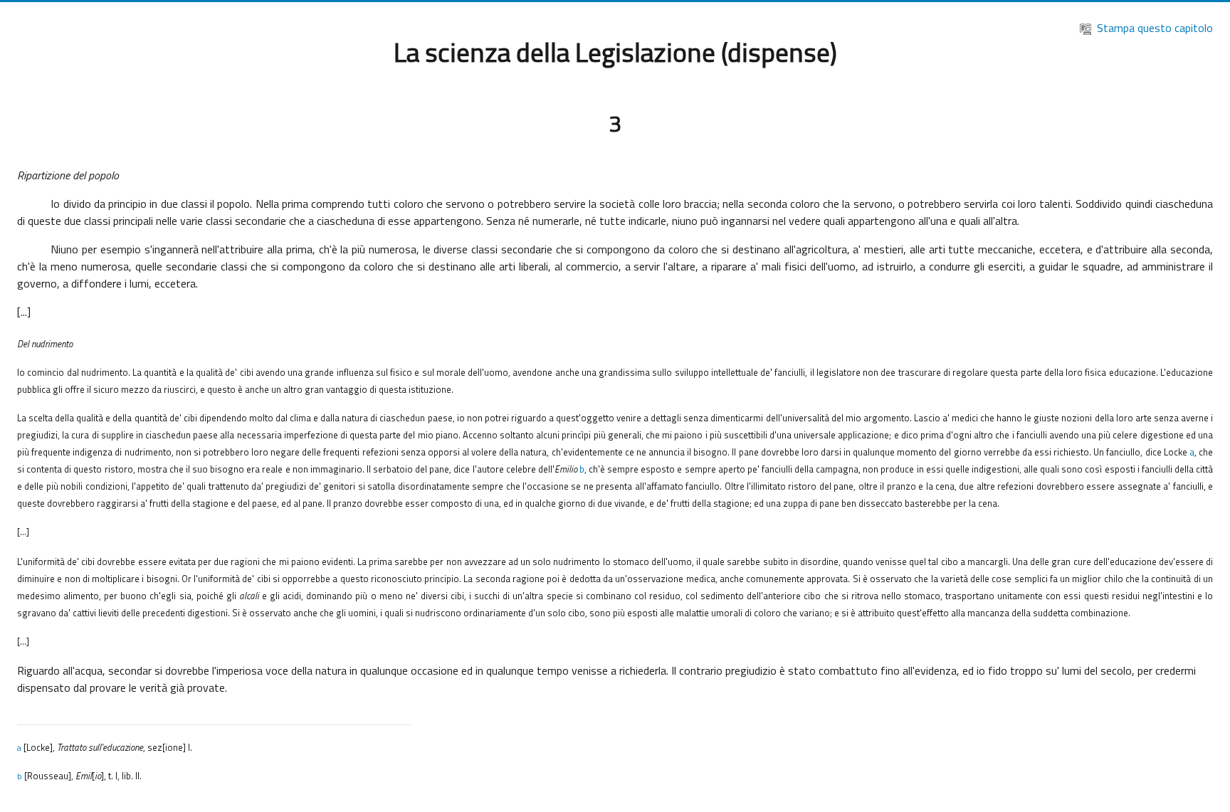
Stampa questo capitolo (1155, 27)
